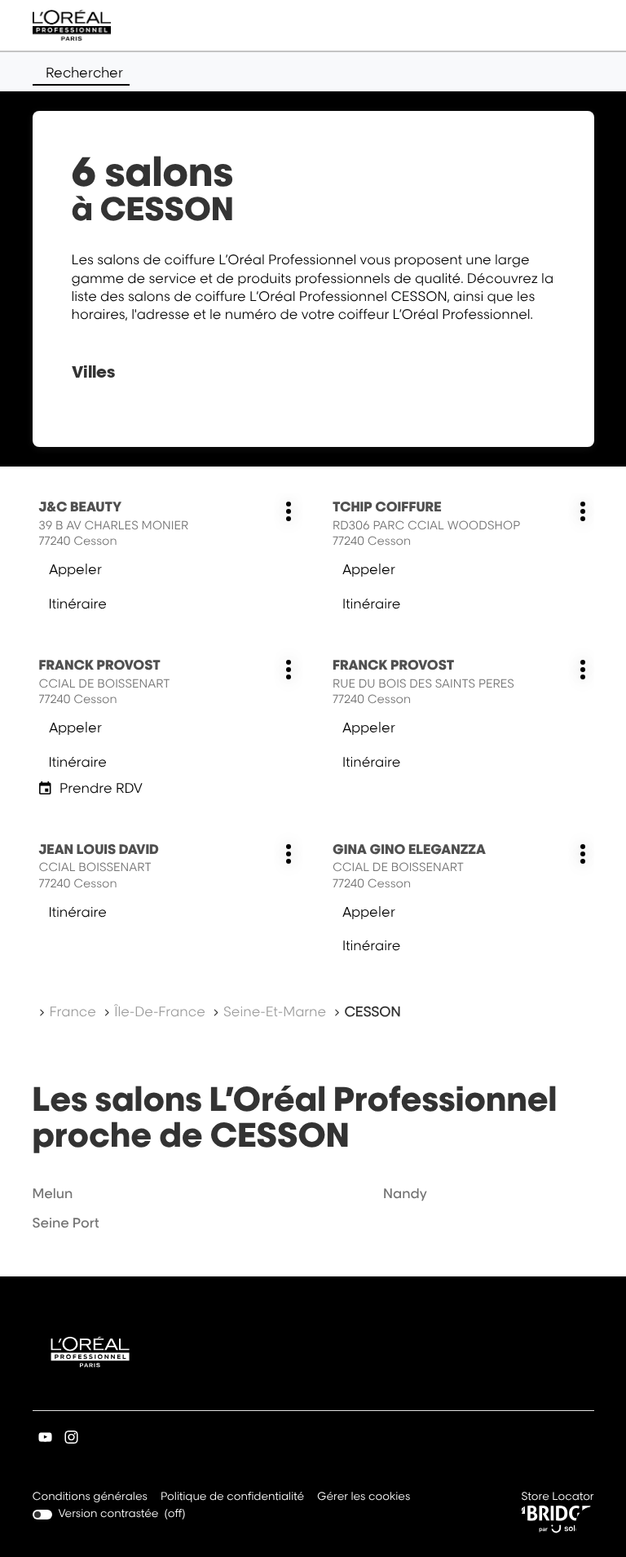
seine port (66, 1222)
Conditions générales (90, 1497)
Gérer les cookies (363, 1496)
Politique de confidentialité (232, 1497)
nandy (405, 1193)
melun (53, 1193)
